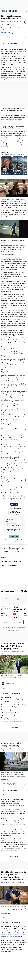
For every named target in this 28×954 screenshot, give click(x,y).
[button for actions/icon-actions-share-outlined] (24, 37)
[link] (9, 11)
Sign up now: (4, 28)
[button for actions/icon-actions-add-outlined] (13, 33)
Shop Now (6, 622)
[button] (22, 11)
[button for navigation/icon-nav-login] (22, 11)
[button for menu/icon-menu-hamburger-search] (25, 11)
